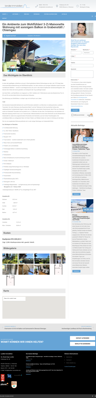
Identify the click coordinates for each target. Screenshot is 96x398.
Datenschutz (74, 80)
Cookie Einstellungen (69, 366)
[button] (82, 344)
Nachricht (73, 69)
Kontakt (4, 18)
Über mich (26, 14)
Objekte (4, 14)
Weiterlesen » (28, 360)
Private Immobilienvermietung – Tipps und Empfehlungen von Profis (81, 217)
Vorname (73, 49)
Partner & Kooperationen (50, 14)
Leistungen (15, 14)
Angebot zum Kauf (11, 35)
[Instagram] (95, 396)
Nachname (86, 49)
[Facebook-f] (92, 396)
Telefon (73, 62)
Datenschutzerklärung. (77, 106)
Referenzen (36, 14)
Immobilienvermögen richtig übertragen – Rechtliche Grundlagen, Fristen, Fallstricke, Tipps (81, 146)
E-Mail (73, 56)
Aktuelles (64, 14)
